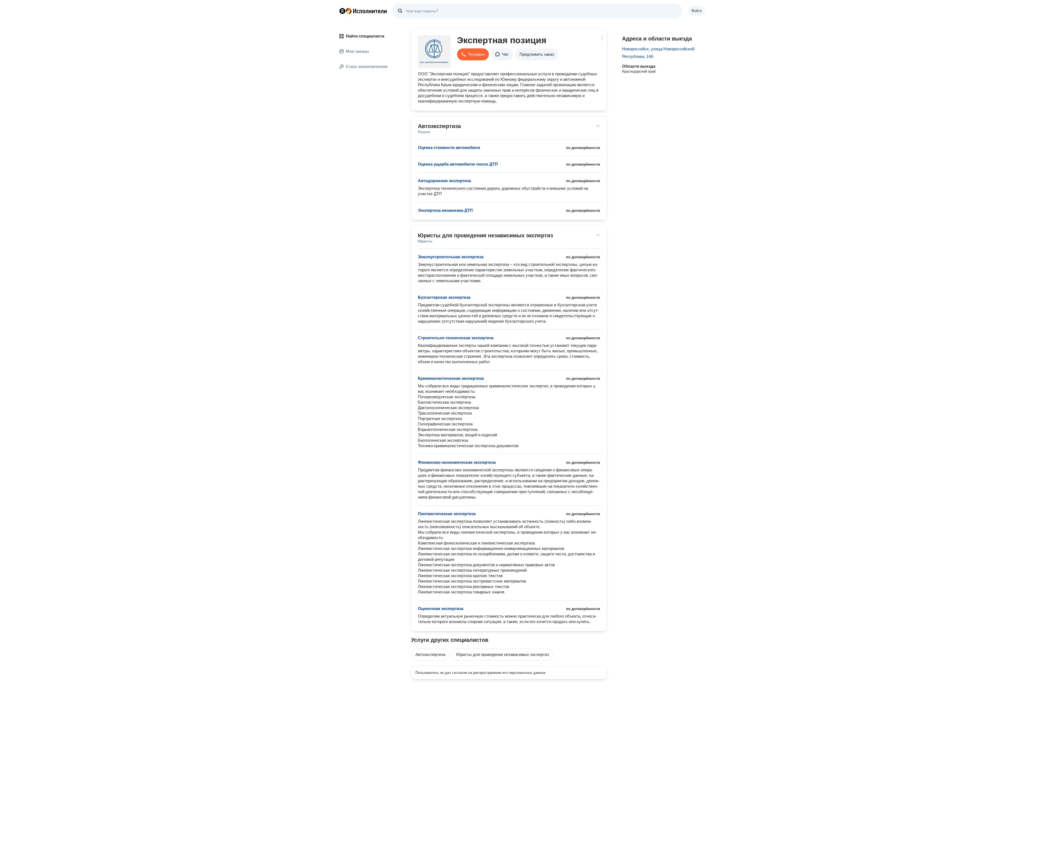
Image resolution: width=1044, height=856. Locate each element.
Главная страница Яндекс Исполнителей (363, 11)
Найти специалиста (365, 36)
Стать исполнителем (366, 66)
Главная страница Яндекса (342, 11)
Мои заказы (357, 51)
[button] (473, 54)
